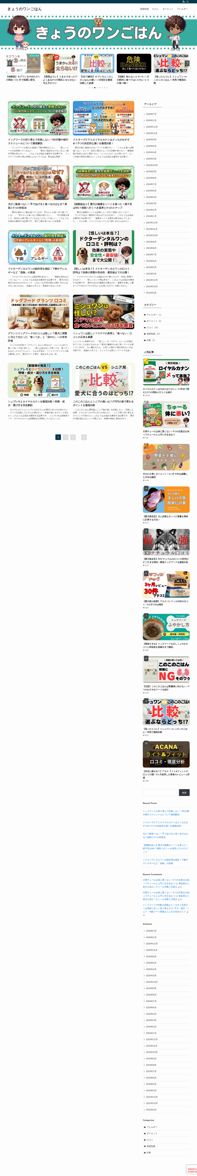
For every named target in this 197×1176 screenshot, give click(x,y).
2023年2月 (151, 273)
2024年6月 (151, 190)
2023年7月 (151, 254)
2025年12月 (152, 127)
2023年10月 (152, 235)
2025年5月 (151, 146)
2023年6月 (151, 261)
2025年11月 (151, 133)
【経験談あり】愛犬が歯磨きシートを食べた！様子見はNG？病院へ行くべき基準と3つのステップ (165, 848)
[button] (89, 87)
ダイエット (154, 321)
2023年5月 (151, 267)
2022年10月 (152, 286)
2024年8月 (151, 178)
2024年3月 (151, 203)
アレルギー (154, 314)
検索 (184, 792)
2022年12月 (152, 280)
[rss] (184, 1)
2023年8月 (151, 248)
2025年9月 (151, 139)
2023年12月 (152, 222)
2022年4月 (151, 293)
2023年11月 (151, 229)
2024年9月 (151, 171)
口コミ (152, 327)
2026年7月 (151, 114)
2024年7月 (151, 184)
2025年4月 (151, 152)
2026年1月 (151, 120)
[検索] (188, 1)
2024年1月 (151, 216)
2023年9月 (151, 242)
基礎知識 (153, 333)
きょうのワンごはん (24, 9)
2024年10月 (152, 165)
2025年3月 (151, 158)
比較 (151, 340)
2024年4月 (151, 197)
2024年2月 (151, 210)
